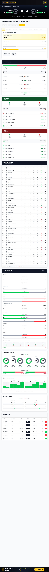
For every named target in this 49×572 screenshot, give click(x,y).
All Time (22, 25)
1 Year (16, 25)
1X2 (3, 29)
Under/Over (8, 29)
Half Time (15, 29)
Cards (41, 29)
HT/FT (20, 29)
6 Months (11, 25)
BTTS (25, 29)
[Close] (46, 569)
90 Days (4, 25)
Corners (36, 29)
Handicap (30, 29)
